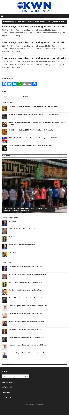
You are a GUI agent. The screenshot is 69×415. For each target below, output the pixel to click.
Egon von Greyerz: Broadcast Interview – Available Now (27, 353)
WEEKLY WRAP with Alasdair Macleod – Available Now (27, 274)
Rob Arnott (12, 221)
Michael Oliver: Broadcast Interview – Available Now (26, 298)
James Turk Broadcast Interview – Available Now (25, 313)
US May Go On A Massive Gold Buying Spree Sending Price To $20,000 (33, 138)
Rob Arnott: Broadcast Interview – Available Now (25, 266)
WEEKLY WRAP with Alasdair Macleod (22, 229)
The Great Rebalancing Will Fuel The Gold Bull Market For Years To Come (33, 106)
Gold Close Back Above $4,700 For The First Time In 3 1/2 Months (31, 130)
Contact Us (6, 397)
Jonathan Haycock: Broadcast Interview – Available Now (28, 306)
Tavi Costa (12, 252)
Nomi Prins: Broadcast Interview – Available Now (25, 282)
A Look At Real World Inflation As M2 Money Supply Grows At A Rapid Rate (34, 114)
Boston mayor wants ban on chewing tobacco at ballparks (34, 42)
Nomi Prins (12, 237)
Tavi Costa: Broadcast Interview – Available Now (25, 290)
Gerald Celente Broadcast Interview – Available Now (26, 321)
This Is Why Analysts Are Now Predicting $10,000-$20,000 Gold (30, 145)
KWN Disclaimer (8, 387)
